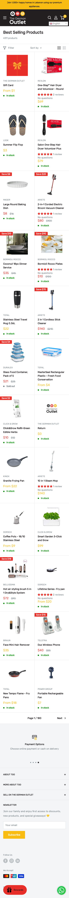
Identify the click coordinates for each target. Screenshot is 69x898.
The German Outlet (14, 81)
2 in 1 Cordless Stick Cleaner (49, 321)
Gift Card (8, 85)
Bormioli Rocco (12, 259)
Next (59, 718)
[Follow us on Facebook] (5, 861)
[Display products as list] (64, 47)
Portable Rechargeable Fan (50, 695)
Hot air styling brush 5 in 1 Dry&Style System (17, 591)
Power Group (45, 689)
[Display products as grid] (59, 47)
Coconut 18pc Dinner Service (15, 265)
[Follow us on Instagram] (11, 861)
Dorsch (7, 532)
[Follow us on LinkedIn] (17, 861)
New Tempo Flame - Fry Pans (16, 695)
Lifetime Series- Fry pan (51, 589)
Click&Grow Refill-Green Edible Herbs (16, 430)
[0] (62, 18)
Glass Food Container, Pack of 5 (15, 374)
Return (41, 428)
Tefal (6, 315)
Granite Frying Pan (13, 480)
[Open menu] (4, 17)
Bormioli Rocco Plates (50, 263)
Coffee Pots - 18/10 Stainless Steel (14, 538)
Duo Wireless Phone (49, 644)
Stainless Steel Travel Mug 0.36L (15, 321)
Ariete (41, 200)
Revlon (42, 81)
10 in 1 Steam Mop (48, 480)
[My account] (55, 18)
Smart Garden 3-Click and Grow (50, 538)
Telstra (42, 640)
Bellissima (9, 584)
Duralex (8, 367)
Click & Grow (10, 424)
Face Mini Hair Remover (16, 644)
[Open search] (49, 18)
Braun (6, 640)
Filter (11, 47)
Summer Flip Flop (13, 144)
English (56, 23)
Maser (6, 200)
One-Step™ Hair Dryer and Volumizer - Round (51, 87)
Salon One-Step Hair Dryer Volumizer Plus (49, 146)
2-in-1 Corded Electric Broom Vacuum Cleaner (51, 206)
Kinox (6, 476)
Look (6, 140)
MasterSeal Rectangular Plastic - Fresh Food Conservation (51, 376)
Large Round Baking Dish (14, 206)
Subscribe (14, 834)
